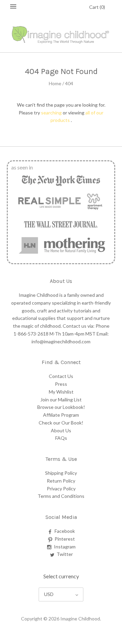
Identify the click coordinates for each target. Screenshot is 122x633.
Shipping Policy (61, 473)
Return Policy (61, 481)
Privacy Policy (61, 488)
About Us (61, 430)
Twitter (65, 554)
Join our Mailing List (61, 399)
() (97, 7)
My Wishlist (61, 392)
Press (61, 384)
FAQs (61, 438)
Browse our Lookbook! (61, 407)
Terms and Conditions (61, 496)
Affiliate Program (61, 415)
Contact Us (61, 376)
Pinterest (65, 539)
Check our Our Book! (61, 423)
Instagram (65, 546)
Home (55, 83)
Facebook (65, 531)
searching (51, 112)
